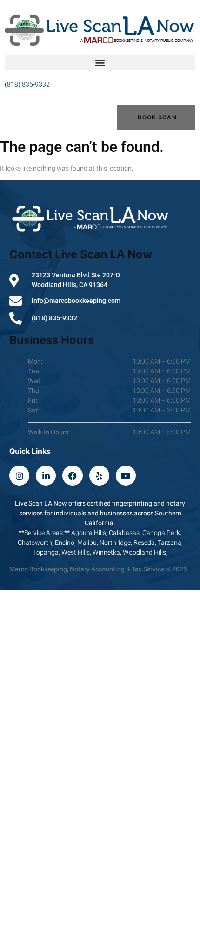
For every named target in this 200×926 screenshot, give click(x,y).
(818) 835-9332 (27, 84)
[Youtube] (126, 476)
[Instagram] (19, 476)
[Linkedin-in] (46, 476)
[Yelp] (99, 476)
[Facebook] (72, 476)
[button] (100, 62)
